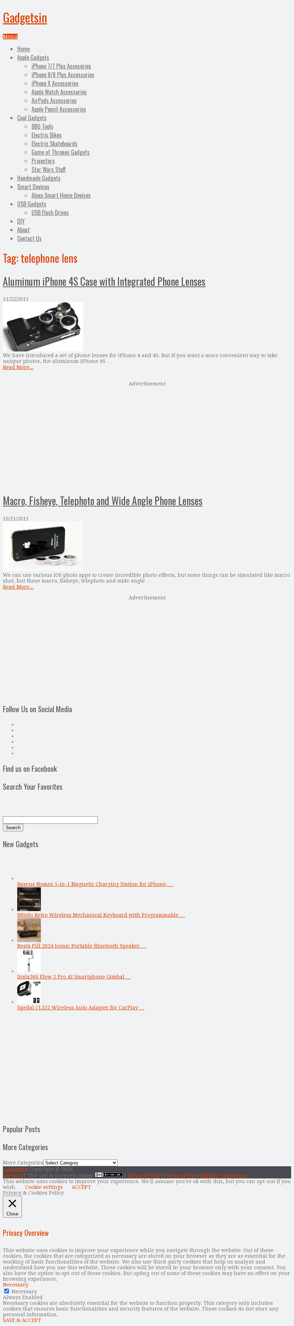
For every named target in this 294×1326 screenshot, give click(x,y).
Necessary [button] (15, 1285)
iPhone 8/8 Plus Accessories (63, 74)
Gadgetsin (25, 17)
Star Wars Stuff (49, 169)
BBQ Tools (42, 126)
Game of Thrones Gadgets (61, 152)
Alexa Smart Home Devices (61, 195)
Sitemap (13, 1175)
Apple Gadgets (33, 57)
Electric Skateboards (54, 143)
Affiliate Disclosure (224, 1175)
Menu (10, 36)
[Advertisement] (147, 436)
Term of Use (181, 1175)
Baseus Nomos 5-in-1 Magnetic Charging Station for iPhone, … (95, 884)
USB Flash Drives (50, 212)
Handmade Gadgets (39, 178)
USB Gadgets (31, 204)
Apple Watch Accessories (59, 92)
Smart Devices (33, 186)
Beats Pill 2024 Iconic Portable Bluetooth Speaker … (81, 946)
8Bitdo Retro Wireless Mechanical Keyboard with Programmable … (101, 915)
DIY (21, 221)
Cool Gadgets (32, 117)
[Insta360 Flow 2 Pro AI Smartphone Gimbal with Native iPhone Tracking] (29, 971)
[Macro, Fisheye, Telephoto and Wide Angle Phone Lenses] (147, 547)
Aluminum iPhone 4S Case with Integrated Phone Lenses (104, 281)
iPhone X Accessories (55, 83)
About (23, 229)
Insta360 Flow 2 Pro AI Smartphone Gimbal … (74, 977)
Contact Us (29, 238)
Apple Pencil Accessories (59, 109)
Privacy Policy (145, 1175)
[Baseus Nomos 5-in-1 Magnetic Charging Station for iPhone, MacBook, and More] (29, 878)
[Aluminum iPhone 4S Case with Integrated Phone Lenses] (147, 327)
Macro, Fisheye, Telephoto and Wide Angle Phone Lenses (103, 500)
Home (23, 49)
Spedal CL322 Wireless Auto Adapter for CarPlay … (80, 1007)
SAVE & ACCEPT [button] (22, 1320)
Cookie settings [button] (44, 1187)
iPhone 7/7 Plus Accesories (61, 66)
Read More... (18, 367)
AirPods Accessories (54, 100)
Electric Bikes (47, 135)
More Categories (23, 1163)
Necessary (24, 1291)
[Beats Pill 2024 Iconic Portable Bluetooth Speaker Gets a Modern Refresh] (29, 940)
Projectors (43, 161)
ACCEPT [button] (81, 1187)
